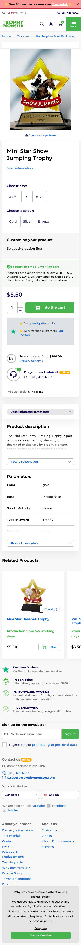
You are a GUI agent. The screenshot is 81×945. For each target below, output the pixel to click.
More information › (21, 168)
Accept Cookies (40, 935)
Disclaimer (10, 884)
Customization (52, 830)
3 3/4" (13, 197)
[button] (42, 24)
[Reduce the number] (20, 310)
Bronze (44, 221)
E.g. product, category (29, 40)
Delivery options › (31, 360)
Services (48, 846)
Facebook (59, 805)
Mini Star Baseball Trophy (28, 619)
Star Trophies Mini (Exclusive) (55, 36)
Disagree (41, 928)
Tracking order (13, 862)
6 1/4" (40, 197)
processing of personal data (54, 745)
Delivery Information (17, 830)
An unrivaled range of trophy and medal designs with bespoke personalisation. (45, 697)
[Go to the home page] (13, 24)
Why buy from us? (16, 867)
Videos (47, 835)
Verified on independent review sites (37, 671)
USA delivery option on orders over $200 (40, 683)
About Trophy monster (59, 841)
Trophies (23, 36)
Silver (27, 221)
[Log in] (51, 24)
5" (27, 197)
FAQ (5, 846)
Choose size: (17, 186)
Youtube (38, 805)
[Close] (77, 4)
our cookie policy (40, 921)
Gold (13, 221)
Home (6, 36)
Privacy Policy (12, 873)
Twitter (12, 810)
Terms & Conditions (17, 878)
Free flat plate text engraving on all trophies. (42, 711)
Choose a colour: (20, 211)
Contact (8, 841)
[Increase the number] (20, 305)
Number (12, 307)
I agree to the (43, 745)
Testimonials (11, 835)
